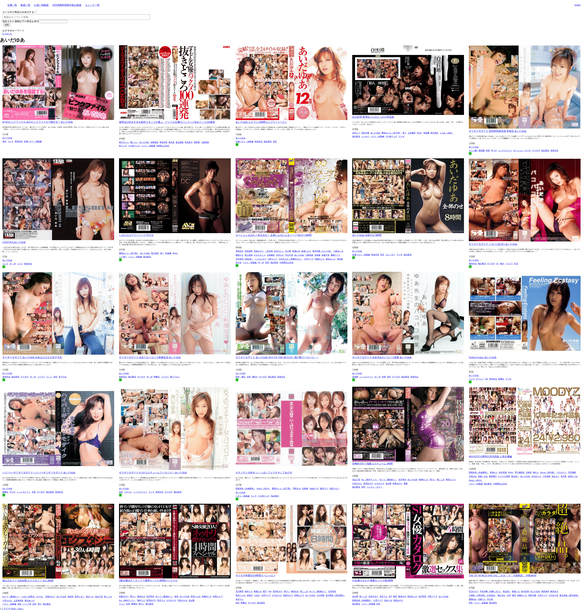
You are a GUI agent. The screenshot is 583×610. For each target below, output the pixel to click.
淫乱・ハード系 (24, 604)
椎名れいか (331, 259)
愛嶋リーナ (336, 255)
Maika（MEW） (264, 488)
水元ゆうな (536, 476)
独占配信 (268, 141)
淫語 (34, 492)
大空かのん (357, 483)
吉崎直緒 (154, 142)
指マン (141, 604)
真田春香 (545, 591)
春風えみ (258, 591)
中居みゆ (473, 476)
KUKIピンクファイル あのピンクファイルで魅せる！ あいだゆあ (37, 122)
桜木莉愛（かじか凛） (322, 251)
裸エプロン (175, 377)
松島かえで (218, 596)
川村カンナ (273, 259)
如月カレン (279, 251)
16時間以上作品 (286, 262)
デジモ (401, 136)
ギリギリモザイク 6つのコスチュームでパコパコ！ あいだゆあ (153, 472)
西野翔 (197, 142)
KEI (390, 596)
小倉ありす (314, 488)
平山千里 (289, 255)
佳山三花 (356, 479)
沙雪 (509, 595)
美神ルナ (494, 472)
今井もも (280, 255)
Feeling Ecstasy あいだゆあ (483, 357)
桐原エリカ (451, 479)
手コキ (494, 150)
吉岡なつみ (573, 476)
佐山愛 (388, 483)
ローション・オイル (522, 150)
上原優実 (412, 133)
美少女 (239, 262)
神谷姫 (340, 259)
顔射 (488, 150)
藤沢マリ (324, 488)
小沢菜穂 (546, 476)
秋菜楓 (426, 133)
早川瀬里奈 (520, 472)
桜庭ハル (516, 591)
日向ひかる (182, 600)
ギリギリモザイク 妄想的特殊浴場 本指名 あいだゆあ (498, 131)
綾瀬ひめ (296, 251)
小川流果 (320, 595)
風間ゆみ (473, 599)
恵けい (433, 479)
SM (486, 379)
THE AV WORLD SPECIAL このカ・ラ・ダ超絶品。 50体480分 (503, 575)
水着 (249, 377)
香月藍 (564, 476)
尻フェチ (123, 146)
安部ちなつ (334, 488)
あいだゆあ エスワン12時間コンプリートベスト (261, 122)
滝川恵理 (240, 591)
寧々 (404, 133)
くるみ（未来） (446, 133)
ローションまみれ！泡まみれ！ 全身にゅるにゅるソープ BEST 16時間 (274, 235)
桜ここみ (441, 479)
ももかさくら (260, 255)
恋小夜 (288, 251)
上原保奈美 (18, 600)
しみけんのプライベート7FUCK (136, 235)
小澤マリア (309, 259)
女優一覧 (12, 5)
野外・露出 (240, 377)
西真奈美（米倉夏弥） (245, 488)
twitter (577, 5)
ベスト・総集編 (148, 146)
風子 (265, 591)
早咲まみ (297, 488)
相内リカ (141, 600)
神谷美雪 (163, 142)
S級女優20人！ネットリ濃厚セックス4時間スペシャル (148, 580)
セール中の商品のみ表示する (18, 12)
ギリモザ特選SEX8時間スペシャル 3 (255, 575)
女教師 (355, 377)
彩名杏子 (189, 142)
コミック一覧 (92, 5)
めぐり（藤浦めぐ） (388, 479)
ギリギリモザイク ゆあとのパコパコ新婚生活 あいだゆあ (150, 357)
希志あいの (29, 600)
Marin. (419, 133)
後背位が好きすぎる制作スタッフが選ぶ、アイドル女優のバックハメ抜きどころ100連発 (167, 122)
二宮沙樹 (269, 251)
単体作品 (19, 141)
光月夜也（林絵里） (244, 259)
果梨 (406, 483)
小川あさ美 (553, 595)
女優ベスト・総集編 (33, 141)
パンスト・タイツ (374, 487)
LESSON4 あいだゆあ (14, 242)
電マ (40, 604)
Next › (14, 608)
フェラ (11, 141)
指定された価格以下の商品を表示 (20, 21)
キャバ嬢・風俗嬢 (477, 150)
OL (497, 263)
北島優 (317, 255)
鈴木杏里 (503, 472)
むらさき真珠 (504, 476)
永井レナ (356, 133)
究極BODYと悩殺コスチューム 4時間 (372, 463)
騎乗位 (157, 377)
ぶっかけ (365, 136)
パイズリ (509, 263)
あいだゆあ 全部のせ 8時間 (366, 235)
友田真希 (249, 251)
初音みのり (259, 251)
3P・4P (13, 264)
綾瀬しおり (306, 251)
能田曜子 (493, 476)
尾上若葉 (249, 255)
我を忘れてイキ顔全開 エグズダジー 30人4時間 (27, 580)
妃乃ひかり (474, 591)
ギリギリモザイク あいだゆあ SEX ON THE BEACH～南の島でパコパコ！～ (277, 357)
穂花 (176, 596)
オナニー (480, 379)
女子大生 (62, 377)
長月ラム (161, 600)
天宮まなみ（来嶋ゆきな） (290, 259)
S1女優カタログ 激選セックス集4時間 (372, 580)
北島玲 (529, 472)
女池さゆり (373, 596)
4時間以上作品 (162, 146)
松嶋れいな (320, 259)
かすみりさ (379, 483)
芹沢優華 (572, 472)
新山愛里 (180, 142)
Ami (270, 591)
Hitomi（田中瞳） (548, 472)
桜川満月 (434, 133)
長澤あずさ (368, 483)
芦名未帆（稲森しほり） (491, 591)
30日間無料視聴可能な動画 (66, 5)
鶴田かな (240, 255)
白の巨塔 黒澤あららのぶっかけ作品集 (373, 117)
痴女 (502, 263)
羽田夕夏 (365, 133)
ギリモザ (536, 150)
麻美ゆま (141, 596)
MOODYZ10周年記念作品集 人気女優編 (490, 456)
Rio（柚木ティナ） (369, 479)
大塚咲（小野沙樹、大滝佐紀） (482, 595)
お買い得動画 (41, 5)
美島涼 (250, 595)
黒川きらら (124, 142)
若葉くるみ (483, 476)
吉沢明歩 (402, 479)
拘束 (384, 377)
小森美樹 (205, 142)
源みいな (90, 596)
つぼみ (257, 595)
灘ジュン (134, 142)
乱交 (516, 263)
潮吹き (255, 377)
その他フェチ (134, 146)
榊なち (536, 472)
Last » (21, 608)
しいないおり (260, 259)
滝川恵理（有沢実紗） (335, 595)
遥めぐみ (388, 600)
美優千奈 (325, 255)
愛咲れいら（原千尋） (391, 133)
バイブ (20, 264)
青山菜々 (515, 476)
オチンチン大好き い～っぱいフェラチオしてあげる (264, 472)
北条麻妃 (271, 255)
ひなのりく (562, 472)
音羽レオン (80, 596)
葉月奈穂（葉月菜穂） (569, 595)
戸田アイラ (432, 596)
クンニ (49, 377)
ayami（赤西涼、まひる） (32, 596)
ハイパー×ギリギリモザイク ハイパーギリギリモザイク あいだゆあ (38, 472)
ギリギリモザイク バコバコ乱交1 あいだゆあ (493, 244)
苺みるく (555, 476)
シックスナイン (505, 150)
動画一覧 (25, 5)
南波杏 (70, 596)
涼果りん (482, 599)
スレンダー (390, 254)
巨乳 (267, 262)
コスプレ (128, 492)
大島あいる (338, 251)
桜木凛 (171, 142)
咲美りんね (196, 596)
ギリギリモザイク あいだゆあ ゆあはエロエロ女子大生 (32, 357)
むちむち (7, 33)
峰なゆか (502, 595)
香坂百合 (240, 251)
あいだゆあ (7, 138)
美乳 (4, 141)
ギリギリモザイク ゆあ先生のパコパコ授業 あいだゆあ (382, 357)
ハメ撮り (123, 257)
